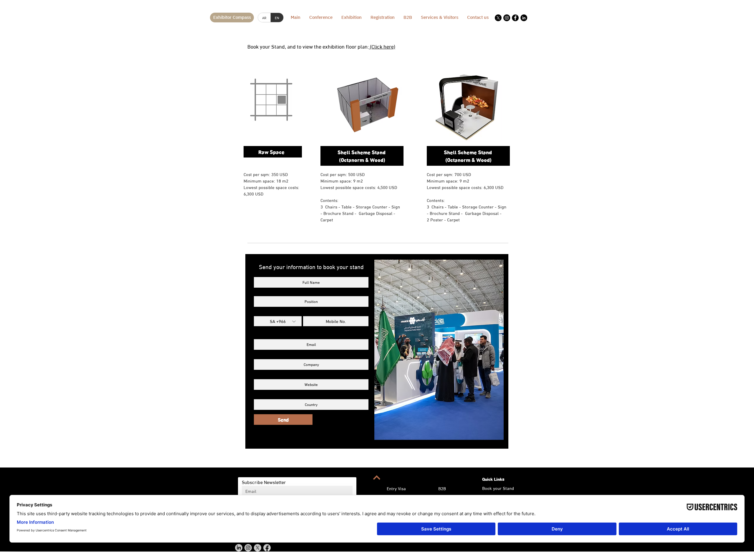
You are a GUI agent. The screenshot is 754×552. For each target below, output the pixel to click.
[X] (498, 17)
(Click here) (382, 46)
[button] (439, 17)
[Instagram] (506, 17)
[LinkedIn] (523, 17)
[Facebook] (515, 17)
